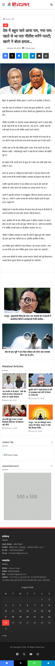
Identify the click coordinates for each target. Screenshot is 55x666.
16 (49, 611)
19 (20, 617)
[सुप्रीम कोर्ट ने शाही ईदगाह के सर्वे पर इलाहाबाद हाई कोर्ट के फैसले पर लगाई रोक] (41, 380)
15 (42, 611)
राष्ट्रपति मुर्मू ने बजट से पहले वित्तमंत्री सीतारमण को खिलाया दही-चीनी (12, 422)
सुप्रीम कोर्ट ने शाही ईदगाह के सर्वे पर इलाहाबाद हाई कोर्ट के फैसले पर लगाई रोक (40, 392)
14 (35, 611)
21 (35, 617)
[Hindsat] (18, 4)
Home (7, 19)
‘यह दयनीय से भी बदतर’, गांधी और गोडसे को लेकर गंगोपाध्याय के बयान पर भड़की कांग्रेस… (14, 394)
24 (6, 622)
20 (27, 617)
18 (13, 617)
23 (49, 617)
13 (27, 611)
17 (6, 617)
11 (13, 611)
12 (20, 611)
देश (13, 19)
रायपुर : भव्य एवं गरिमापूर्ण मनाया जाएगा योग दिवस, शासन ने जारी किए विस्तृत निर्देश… (40, 425)
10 (6, 611)
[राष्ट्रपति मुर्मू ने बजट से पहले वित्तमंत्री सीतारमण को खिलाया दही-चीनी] (14, 411)
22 (42, 617)
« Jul (4, 635)
